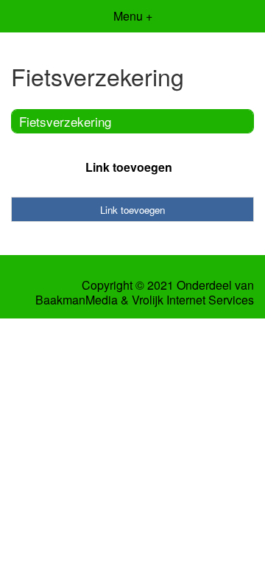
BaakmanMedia (76, 300)
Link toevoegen (128, 166)
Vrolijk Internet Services (193, 300)
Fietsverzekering (65, 121)
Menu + (132, 15)
